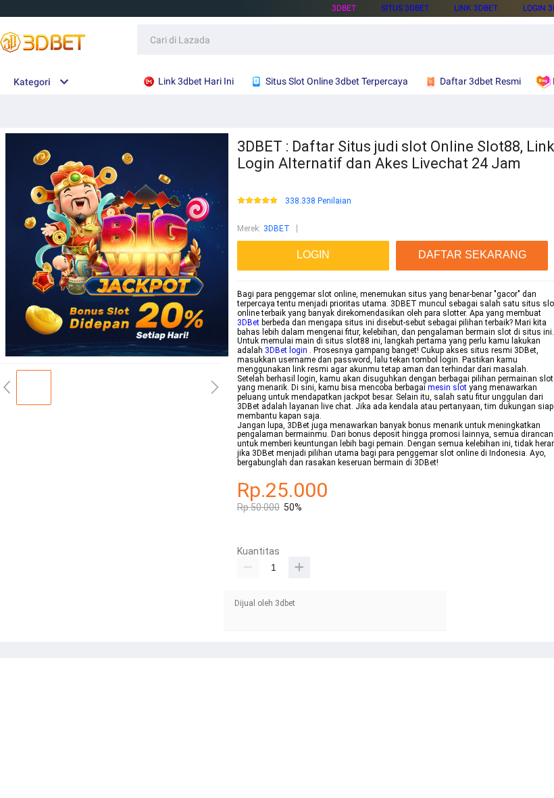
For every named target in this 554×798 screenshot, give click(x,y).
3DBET (276, 228)
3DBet (248, 322)
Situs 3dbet (405, 8)
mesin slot (447, 387)
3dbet (344, 8)
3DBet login (286, 350)
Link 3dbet (476, 8)
